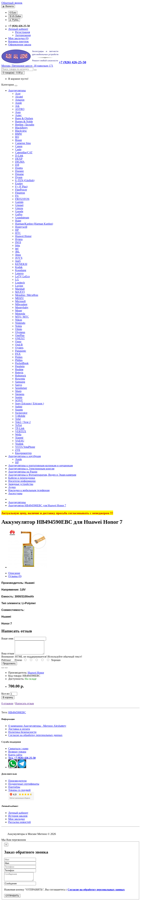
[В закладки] (2, 667)
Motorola (20, 313)
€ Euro (13, 12)
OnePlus (19, 335)
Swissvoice (21, 412)
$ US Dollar (15, 16)
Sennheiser (21, 388)
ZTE (17, 450)
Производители (17, 780)
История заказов (18, 815)
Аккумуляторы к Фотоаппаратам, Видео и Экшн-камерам (42, 474)
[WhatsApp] (12, 767)
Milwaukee (21, 304)
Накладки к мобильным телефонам (29, 490)
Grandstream (22, 217)
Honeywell (21, 226)
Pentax (19, 357)
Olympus (20, 332)
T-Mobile (20, 415)
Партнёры (14, 786)
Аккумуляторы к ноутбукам (24, 456)
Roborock (20, 375)
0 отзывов (7, 703)
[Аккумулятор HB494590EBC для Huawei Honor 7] (27, 567)
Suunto (19, 409)
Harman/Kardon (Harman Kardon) (34, 223)
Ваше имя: (7, 638)
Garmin (19, 202)
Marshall (20, 288)
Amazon (19, 99)
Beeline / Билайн (24, 124)
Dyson (18, 177)
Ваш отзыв (7, 653)
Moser (18, 310)
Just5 (18, 260)
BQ (17, 137)
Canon (18, 146)
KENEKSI (21, 264)
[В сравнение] (6, 667)
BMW (18, 133)
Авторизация (23, 35)
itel (16, 248)
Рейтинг (6, 660)
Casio (18, 149)
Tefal (18, 419)
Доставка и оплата (19, 728)
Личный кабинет (18, 812)
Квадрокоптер (23, 453)
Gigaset (19, 205)
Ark (17, 106)
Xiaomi (19, 437)
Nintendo (20, 322)
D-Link (19, 155)
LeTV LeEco (22, 276)
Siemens (19, 394)
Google (19, 211)
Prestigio (20, 366)
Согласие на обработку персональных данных (35, 735)
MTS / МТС (22, 316)
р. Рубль (14, 20)
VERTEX (20, 431)
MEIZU (19, 298)
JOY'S (18, 257)
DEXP (19, 158)
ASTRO (19, 109)
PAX (18, 353)
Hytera (19, 239)
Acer (17, 93)
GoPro (18, 214)
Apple (18, 102)
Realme (19, 369)
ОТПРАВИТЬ (12, 895)
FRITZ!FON (22, 198)
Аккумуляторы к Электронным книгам (31, 468)
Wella (18, 434)
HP (17, 229)
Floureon (20, 192)
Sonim (18, 397)
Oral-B (19, 344)
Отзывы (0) (14, 576)
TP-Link (19, 428)
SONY (19, 400)
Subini (18, 406)
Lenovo (19, 273)
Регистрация (22, 32)
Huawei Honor (23, 236)
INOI (18, 242)
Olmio (18, 329)
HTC (18, 233)
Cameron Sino (23, 143)
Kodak (19, 267)
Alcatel (19, 96)
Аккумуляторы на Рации (22, 471)
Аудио (12, 487)
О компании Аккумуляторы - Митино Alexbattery (37, 725)
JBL (17, 251)
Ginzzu (19, 208)
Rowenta (20, 378)
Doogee (19, 171)
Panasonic (20, 350)
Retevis (19, 372)
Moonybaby (21, 307)
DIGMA (20, 161)
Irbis (17, 245)
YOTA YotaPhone (25, 446)
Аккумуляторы (17, 90)
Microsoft (20, 301)
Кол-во (5, 693)
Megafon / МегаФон (26, 295)
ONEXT (20, 338)
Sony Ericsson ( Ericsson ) (29, 403)
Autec (18, 115)
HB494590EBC (17, 712)
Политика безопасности (22, 732)
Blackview (21, 130)
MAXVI (20, 291)
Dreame (19, 174)
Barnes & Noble (24, 121)
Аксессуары (15, 493)
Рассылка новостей (19, 822)
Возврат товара (17, 751)
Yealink (19, 443)
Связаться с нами (18, 748)
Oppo (18, 341)
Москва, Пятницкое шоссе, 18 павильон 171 (27, 65)
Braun (18, 140)
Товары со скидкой (19, 790)
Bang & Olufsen (24, 118)
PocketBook (22, 363)
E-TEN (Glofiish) (24, 180)
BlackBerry (21, 127)
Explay (19, 183)
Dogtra (19, 167)
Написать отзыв (24, 703)
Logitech (20, 282)
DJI (17, 164)
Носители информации (22, 481)
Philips (19, 360)
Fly (17, 195)
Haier (18, 220)
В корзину (8, 697)
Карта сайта (15, 754)
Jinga (18, 254)
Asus (18, 112)
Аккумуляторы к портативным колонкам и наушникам (40, 465)
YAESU (19, 440)
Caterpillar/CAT (23, 152)
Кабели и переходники (21, 477)
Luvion (19, 285)
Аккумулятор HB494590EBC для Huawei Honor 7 (37, 505)
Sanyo (18, 384)
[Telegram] (22, 767)
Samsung (20, 381)
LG (17, 279)
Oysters (19, 347)
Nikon (18, 319)
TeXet (18, 425)
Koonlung (20, 270)
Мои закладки (16, 818)
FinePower (21, 189)
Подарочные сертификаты (23, 783)
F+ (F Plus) (21, 186)
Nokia (18, 326)
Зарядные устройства (20, 484)
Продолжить (9, 663)
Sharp (18, 391)
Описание (14, 573)
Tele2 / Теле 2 (23, 422)
